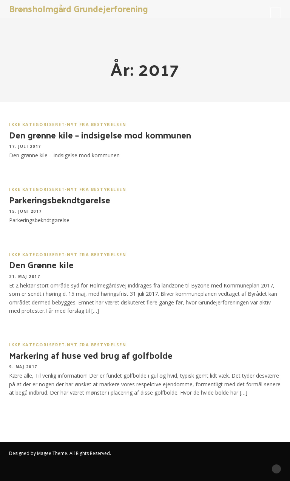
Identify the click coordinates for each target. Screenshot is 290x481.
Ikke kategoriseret (37, 124)
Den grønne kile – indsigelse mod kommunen (100, 134)
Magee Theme (52, 453)
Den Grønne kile (41, 264)
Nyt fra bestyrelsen (96, 124)
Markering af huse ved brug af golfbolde (91, 355)
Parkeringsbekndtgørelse (59, 199)
